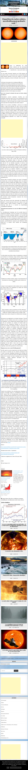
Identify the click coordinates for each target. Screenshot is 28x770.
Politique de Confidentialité (16, 767)
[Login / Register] (24, 14)
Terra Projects (14, 3)
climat (6, 498)
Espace (2, 711)
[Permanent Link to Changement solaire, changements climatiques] (14, 565)
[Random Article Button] (22, 14)
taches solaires (21, 499)
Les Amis (3, 715)
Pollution (3, 726)
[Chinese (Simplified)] (10, 11)
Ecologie (3, 709)
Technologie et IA (4, 737)
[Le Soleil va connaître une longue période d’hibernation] (6, 473)
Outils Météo (3, 722)
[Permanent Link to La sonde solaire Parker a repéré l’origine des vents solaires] (14, 590)
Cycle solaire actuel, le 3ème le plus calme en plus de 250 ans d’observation (14, 650)
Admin (11, 25)
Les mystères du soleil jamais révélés (14, 551)
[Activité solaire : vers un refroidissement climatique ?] (19, 476)
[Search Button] (26, 14)
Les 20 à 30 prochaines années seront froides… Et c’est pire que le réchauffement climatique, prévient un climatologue (14, 525)
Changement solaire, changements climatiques (14, 575)
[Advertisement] (14, 53)
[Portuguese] (16, 11)
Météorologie (4, 718)
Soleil (14, 17)
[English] (11, 11)
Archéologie (3, 700)
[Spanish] (18, 11)
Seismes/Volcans (4, 729)
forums (8, 442)
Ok (7, 767)
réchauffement (4, 499)
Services (3, 731)
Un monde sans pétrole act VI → (21, 658)
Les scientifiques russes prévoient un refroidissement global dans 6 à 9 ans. (14, 625)
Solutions (3, 735)
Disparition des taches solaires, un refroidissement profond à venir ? (14, 21)
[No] (26, 765)
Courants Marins (4, 704)
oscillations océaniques (18, 498)
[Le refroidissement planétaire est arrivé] (6, 487)
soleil (16, 499)
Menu (3, 14)
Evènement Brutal (5, 713)
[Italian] (15, 11)
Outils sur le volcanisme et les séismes (9, 724)
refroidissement (11, 499)
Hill (9, 498)
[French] (13, 11)
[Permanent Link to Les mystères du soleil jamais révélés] (14, 540)
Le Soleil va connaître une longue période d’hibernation (6, 478)
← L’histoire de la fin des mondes (7, 658)
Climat (12, 507)
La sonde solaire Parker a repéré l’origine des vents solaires (14, 601)
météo (11, 498)
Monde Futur (4, 720)
